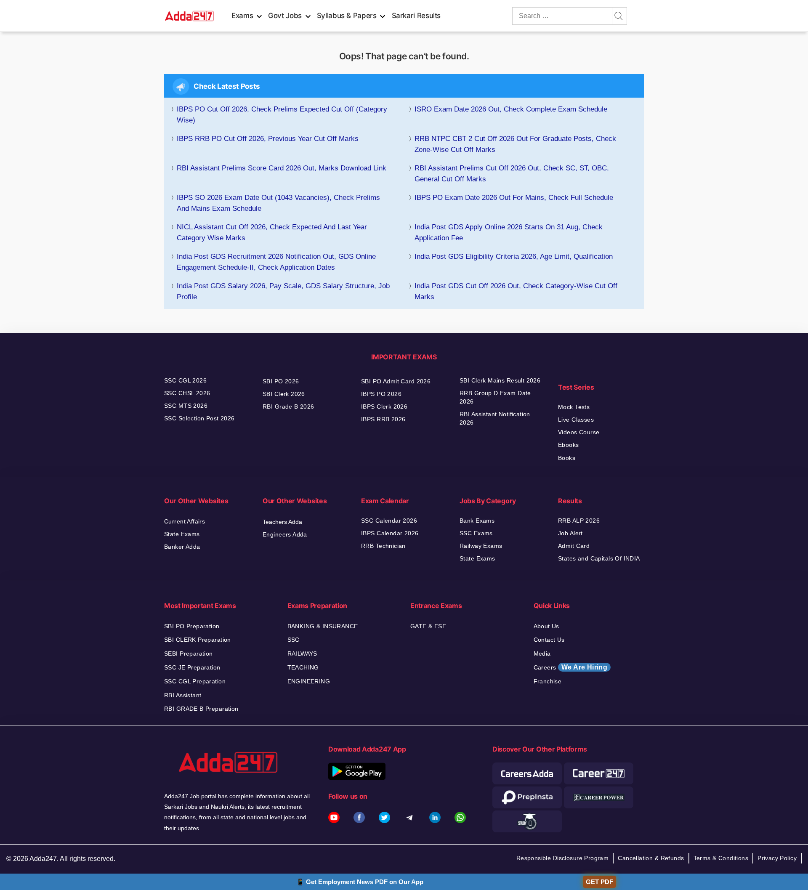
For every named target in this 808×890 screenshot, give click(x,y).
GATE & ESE (428, 626)
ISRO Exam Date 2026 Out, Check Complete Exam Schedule (511, 109)
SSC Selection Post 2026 (199, 418)
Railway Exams (481, 545)
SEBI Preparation (188, 653)
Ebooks (568, 444)
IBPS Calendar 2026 (390, 533)
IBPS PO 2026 (381, 394)
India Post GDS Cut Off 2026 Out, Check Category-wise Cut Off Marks (516, 291)
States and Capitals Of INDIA (599, 558)
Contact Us (549, 639)
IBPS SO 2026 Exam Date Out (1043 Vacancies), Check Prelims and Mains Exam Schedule (278, 203)
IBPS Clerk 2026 (384, 406)
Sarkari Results (416, 15)
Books (566, 457)
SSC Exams (476, 533)
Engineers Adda (285, 534)
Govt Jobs (285, 15)
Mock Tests (574, 407)
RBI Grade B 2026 (288, 406)
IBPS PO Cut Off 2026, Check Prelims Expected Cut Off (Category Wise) (282, 114)
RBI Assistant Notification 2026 (495, 418)
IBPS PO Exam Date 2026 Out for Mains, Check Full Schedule (514, 198)
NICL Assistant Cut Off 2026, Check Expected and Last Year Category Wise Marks (272, 232)
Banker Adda (182, 546)
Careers (571, 667)
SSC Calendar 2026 (389, 520)
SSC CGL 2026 (185, 380)
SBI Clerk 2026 (284, 394)
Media (542, 653)
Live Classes (576, 419)
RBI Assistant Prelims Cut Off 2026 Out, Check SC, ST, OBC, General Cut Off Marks (512, 173)
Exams (242, 15)
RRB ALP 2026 (579, 520)
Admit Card (574, 545)
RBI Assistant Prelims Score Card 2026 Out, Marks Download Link (281, 168)
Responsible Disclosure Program (562, 858)
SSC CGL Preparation (195, 681)
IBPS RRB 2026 (383, 419)
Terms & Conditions (721, 858)
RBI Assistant (182, 695)
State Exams (182, 534)
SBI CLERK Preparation (197, 639)
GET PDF (599, 881)
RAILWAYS (302, 653)
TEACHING (303, 667)
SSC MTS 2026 (185, 405)
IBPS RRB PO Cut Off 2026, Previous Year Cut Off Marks (268, 139)
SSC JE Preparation (192, 667)
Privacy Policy (777, 858)
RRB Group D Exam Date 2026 (495, 397)
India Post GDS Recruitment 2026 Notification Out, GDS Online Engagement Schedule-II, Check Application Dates (276, 261)
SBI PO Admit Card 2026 (396, 381)
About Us (546, 626)
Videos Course (578, 432)
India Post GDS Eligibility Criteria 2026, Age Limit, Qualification (514, 256)
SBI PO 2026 (281, 381)
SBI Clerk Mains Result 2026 (500, 380)
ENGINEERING (308, 681)
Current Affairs (184, 521)
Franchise (548, 681)
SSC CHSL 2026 (187, 393)
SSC (293, 639)
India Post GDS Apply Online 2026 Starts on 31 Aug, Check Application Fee (509, 232)
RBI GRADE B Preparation (201, 708)
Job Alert (570, 533)
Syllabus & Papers (347, 15)
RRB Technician (383, 545)
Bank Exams (477, 520)
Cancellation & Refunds (651, 858)
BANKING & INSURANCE (322, 626)
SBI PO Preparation (192, 626)
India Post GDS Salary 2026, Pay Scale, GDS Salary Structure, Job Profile (283, 291)
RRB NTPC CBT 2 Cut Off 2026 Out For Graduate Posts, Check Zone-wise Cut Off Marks (515, 144)
